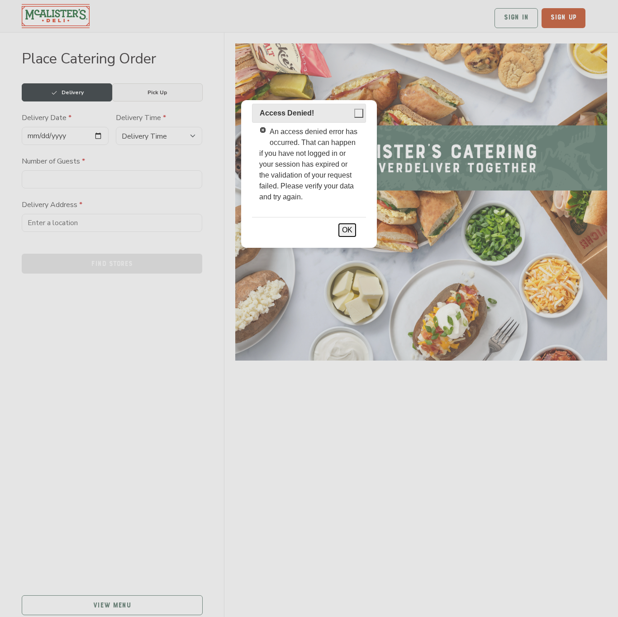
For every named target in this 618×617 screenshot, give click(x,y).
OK (347, 230)
